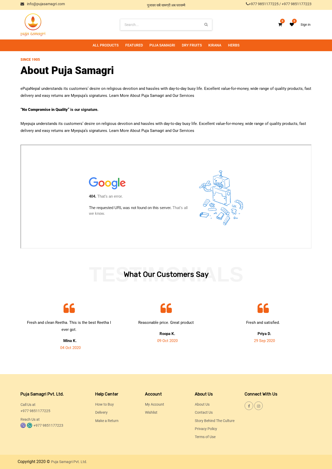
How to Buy (104, 404)
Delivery (101, 412)
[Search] (206, 24)
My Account (154, 404)
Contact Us (204, 412)
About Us (202, 404)
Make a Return (107, 421)
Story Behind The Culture (214, 421)
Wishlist (151, 412)
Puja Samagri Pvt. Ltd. (69, 462)
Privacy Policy (206, 429)
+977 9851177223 (297, 4)
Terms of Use (205, 437)
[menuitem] (105, 45)
